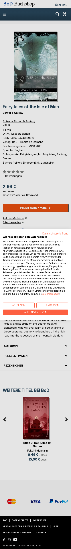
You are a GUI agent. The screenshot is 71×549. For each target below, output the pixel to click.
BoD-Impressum (50, 294)
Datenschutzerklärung (55, 233)
